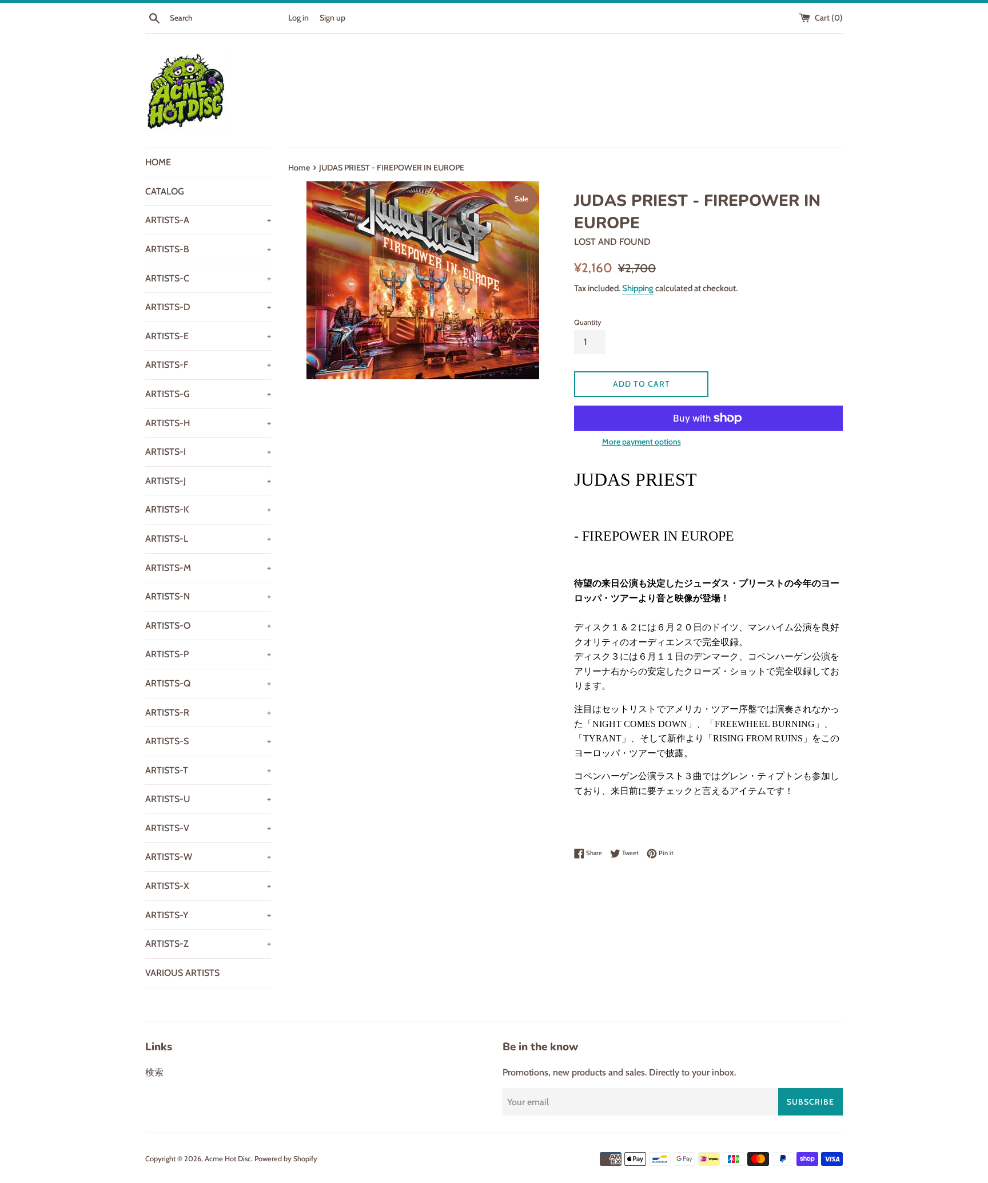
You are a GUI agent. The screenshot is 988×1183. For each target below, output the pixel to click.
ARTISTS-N (208, 596)
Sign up (332, 18)
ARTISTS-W (208, 856)
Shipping (638, 288)
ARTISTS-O (208, 625)
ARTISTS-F (208, 364)
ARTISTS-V (208, 828)
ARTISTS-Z (208, 943)
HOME (158, 162)
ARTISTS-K (208, 509)
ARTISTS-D (208, 306)
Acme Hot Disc (228, 1158)
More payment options (641, 441)
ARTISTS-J (208, 480)
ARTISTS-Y (208, 915)
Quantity (587, 322)
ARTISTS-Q (208, 683)
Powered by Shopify (285, 1158)
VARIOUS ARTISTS (182, 972)
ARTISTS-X (208, 885)
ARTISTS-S (208, 741)
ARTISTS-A (208, 220)
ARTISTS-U (208, 798)
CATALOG (164, 191)
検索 (154, 1072)
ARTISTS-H (208, 423)
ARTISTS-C (208, 278)
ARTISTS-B (208, 249)
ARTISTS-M (208, 567)
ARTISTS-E (208, 336)
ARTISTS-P (208, 654)
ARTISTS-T (208, 770)
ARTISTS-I (208, 451)
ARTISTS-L (208, 538)
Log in (298, 18)
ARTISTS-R (208, 712)
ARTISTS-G (208, 393)
